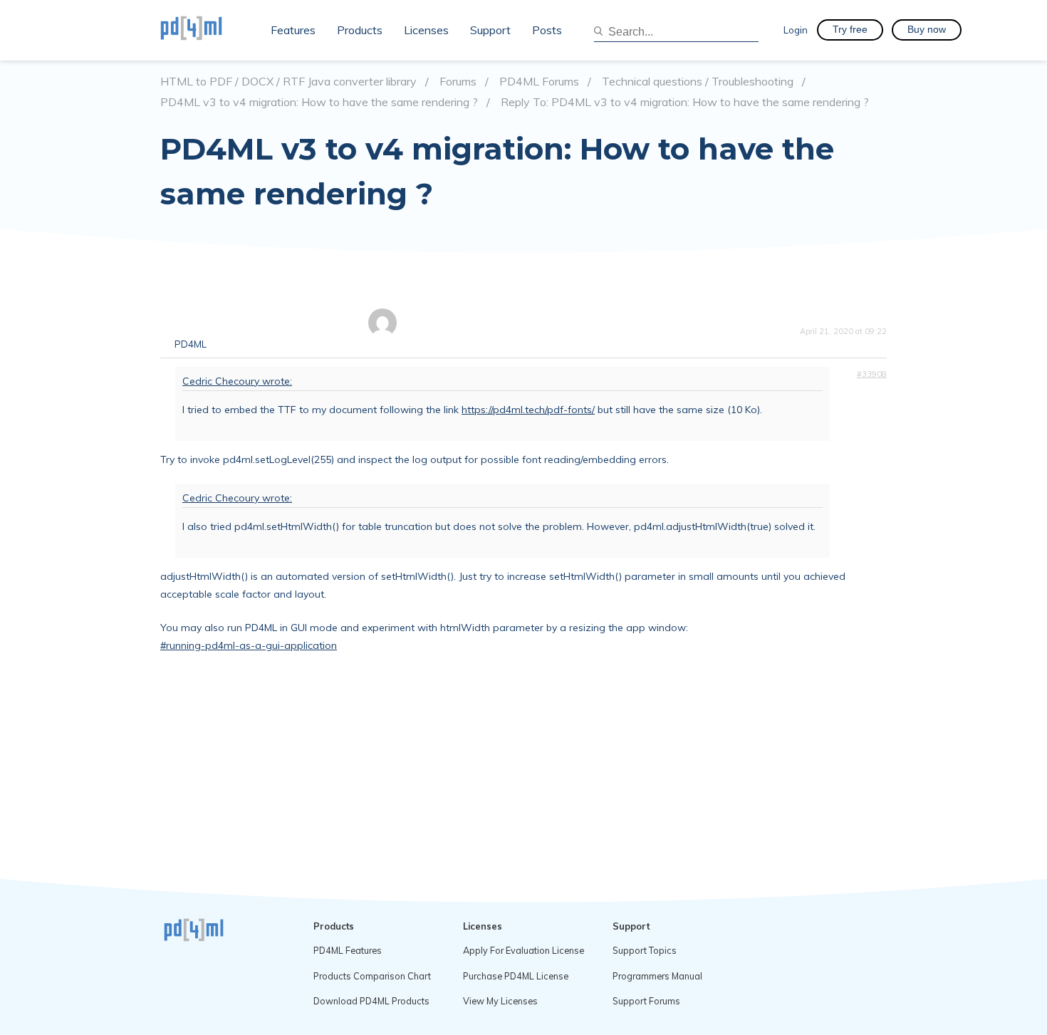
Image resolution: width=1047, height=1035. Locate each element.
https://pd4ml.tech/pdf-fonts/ (528, 409)
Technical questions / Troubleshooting (697, 81)
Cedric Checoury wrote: (237, 381)
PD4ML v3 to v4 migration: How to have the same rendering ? (319, 102)
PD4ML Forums (539, 81)
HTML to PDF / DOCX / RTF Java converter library (288, 81)
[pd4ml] (206, 30)
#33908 (872, 374)
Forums (457, 81)
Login (795, 30)
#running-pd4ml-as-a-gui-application (248, 645)
